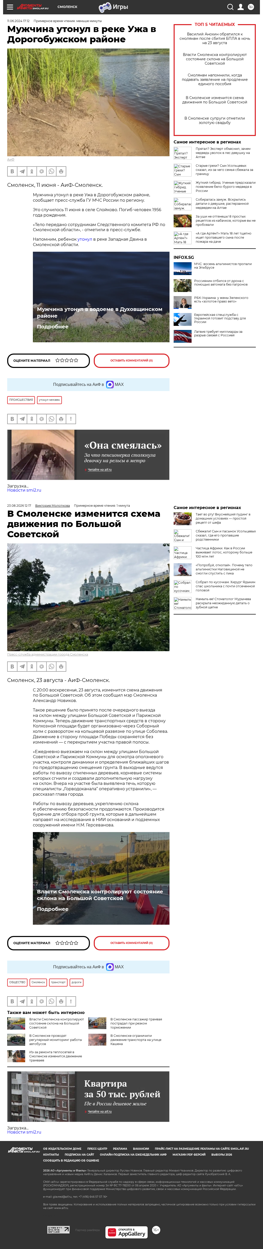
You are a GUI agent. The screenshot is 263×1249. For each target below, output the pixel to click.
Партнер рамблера (87, 1230)
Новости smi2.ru (24, 490)
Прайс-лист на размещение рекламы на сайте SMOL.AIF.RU (202, 1148)
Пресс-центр (97, 1148)
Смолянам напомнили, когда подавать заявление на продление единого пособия (215, 79)
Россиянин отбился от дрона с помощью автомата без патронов (221, 282)
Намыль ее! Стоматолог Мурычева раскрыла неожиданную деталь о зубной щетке (223, 603)
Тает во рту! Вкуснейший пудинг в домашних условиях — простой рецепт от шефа (223, 518)
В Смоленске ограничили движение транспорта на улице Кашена (135, 1040)
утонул (85, 239)
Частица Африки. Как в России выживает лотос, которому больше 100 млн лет (224, 552)
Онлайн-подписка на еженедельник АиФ (133, 1154)
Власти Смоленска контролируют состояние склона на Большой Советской (215, 59)
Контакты (51, 1154)
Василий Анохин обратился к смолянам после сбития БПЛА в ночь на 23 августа (215, 38)
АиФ (10, 159)
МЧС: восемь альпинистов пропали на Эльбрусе (223, 265)
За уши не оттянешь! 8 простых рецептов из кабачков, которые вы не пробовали (226, 220)
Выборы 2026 (221, 1154)
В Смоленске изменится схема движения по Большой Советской (214, 100)
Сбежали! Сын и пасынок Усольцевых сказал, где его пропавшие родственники (226, 535)
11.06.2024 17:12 (18, 21)
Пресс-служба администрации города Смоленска (47, 654)
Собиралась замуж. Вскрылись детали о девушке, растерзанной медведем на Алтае (222, 204)
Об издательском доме (62, 1148)
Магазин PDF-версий (189, 1154)
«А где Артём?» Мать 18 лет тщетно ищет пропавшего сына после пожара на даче (223, 237)
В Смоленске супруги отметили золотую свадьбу (214, 120)
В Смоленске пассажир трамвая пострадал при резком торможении (136, 1023)
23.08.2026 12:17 (19, 506)
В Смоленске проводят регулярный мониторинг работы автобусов (55, 1040)
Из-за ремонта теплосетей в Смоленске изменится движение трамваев (55, 1056)
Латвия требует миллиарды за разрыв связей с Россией (218, 333)
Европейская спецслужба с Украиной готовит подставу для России (220, 318)
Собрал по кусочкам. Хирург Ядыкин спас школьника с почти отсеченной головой (225, 586)
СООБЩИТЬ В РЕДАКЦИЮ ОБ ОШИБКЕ (71, 1160)
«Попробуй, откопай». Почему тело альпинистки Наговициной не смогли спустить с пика (224, 569)
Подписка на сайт (79, 1154)
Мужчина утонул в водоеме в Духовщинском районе (99, 312)
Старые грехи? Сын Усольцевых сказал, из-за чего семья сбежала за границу (224, 170)
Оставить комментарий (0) (131, 360)
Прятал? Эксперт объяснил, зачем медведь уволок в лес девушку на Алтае (223, 153)
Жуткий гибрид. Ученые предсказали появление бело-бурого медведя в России (226, 187)
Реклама (120, 1148)
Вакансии (141, 1148)
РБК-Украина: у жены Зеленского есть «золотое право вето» (221, 299)
